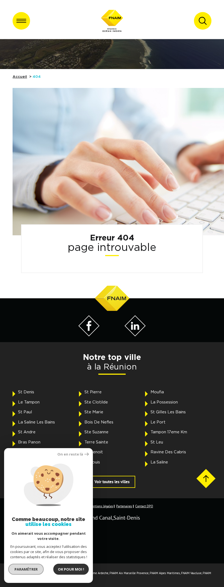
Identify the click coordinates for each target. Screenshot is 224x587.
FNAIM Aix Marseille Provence (129, 573)
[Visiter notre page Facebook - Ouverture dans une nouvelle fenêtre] (88, 334)
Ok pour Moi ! (71, 569)
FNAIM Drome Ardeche (93, 573)
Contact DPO (144, 506)
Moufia (157, 392)
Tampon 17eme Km (169, 432)
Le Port (158, 422)
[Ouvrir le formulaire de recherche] (202, 21)
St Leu (157, 442)
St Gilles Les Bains (168, 412)
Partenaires (124, 506)
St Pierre (93, 392)
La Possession (164, 402)
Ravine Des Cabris (168, 452)
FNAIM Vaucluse (191, 573)
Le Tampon (29, 402)
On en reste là (70, 454)
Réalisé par (22, 550)
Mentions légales (101, 506)
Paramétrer (26, 569)
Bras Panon (29, 442)
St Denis (26, 392)
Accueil (20, 77)
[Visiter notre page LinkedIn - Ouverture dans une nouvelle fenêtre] (135, 334)
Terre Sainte (96, 442)
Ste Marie (93, 412)
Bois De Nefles (98, 422)
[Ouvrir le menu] (21, 21)
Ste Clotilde (96, 402)
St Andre (27, 432)
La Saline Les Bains (36, 422)
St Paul (25, 412)
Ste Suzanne (96, 432)
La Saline (159, 462)
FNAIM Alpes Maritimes (165, 573)
